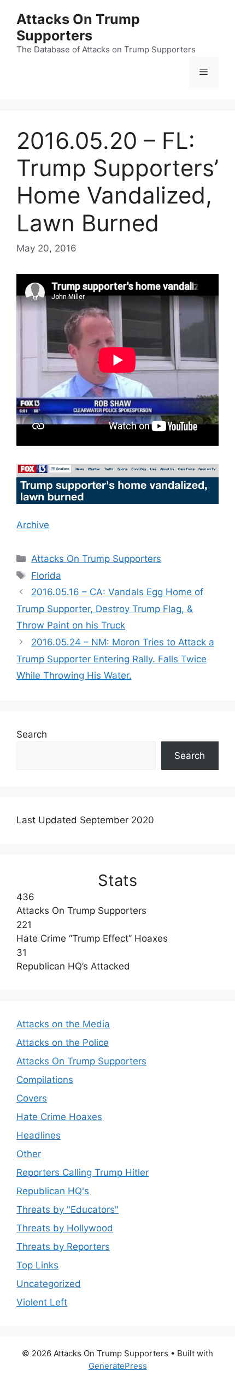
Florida (46, 575)
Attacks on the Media (63, 1024)
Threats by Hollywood (64, 1228)
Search (31, 734)
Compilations (44, 1079)
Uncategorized (48, 1283)
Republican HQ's (52, 1191)
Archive (32, 524)
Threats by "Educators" (67, 1209)
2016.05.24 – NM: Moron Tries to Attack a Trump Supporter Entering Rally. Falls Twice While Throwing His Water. (115, 659)
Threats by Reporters (63, 1246)
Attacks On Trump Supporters (78, 27)
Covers (31, 1098)
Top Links (37, 1265)
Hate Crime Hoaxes (59, 1116)
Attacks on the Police (62, 1042)
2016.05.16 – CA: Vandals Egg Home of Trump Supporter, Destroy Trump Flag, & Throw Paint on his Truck (109, 608)
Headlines (38, 1135)
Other (28, 1153)
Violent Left (41, 1302)
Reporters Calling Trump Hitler (82, 1172)
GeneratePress (118, 1366)
